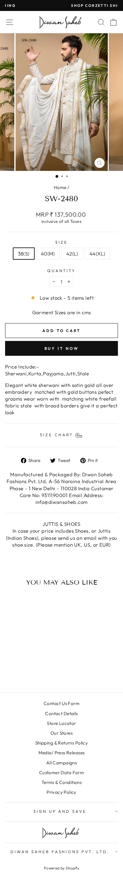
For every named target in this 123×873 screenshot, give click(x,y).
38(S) (24, 253)
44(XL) (97, 253)
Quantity (61, 270)
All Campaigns (61, 763)
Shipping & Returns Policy (61, 743)
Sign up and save (60, 811)
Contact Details (61, 713)
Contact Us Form (61, 703)
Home (60, 187)
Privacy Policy (61, 792)
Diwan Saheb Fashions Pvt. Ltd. (60, 851)
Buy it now (61, 348)
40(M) (48, 253)
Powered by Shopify (61, 868)
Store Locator (61, 723)
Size (61, 242)
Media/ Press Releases (62, 752)
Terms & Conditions (61, 782)
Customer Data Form (61, 772)
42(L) (72, 253)
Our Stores (61, 733)
